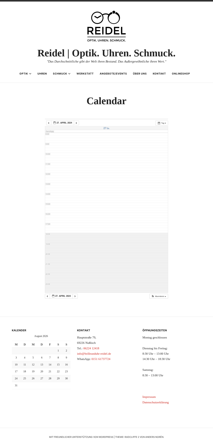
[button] (159, 296)
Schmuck (60, 73)
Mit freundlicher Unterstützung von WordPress (81, 436)
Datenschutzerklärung (155, 402)
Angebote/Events (113, 73)
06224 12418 (91, 348)
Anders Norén (154, 436)
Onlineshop (181, 73)
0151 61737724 (101, 359)
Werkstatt (85, 73)
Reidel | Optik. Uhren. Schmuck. (106, 53)
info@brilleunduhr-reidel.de (94, 353)
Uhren (42, 73)
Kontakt (159, 73)
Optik (23, 73)
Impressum (149, 396)
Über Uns (140, 73)
